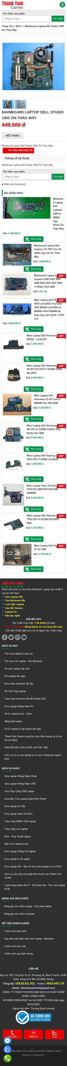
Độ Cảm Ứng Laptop (15, 691)
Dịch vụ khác (11, 768)
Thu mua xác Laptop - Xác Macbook (23, 661)
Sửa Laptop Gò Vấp (14, 806)
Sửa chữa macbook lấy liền (18, 683)
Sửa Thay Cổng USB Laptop (19, 791)
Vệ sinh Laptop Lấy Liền (16, 668)
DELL (19, 26)
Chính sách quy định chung (18, 953)
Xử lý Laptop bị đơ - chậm (18, 713)
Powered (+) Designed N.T (33, 1055)
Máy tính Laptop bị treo (16, 843)
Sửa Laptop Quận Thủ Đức (18, 813)
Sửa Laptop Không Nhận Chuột (20, 776)
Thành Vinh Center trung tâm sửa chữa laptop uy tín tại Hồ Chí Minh (33, 738)
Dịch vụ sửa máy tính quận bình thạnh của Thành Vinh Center (32, 876)
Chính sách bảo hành (15, 931)
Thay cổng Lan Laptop (16, 829)
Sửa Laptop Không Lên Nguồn (20, 851)
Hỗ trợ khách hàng (15, 923)
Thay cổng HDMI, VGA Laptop (20, 821)
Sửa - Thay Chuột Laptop (17, 836)
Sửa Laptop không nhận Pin (18, 706)
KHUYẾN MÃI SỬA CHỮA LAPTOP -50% (26, 747)
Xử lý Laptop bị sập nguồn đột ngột (22, 728)
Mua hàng (36, 239)
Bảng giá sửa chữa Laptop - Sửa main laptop (27, 906)
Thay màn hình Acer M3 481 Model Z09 (24, 698)
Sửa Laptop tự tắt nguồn (17, 859)
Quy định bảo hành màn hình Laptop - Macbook (29, 938)
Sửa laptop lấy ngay (14, 676)
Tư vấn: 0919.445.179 (20, 150)
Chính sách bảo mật (14, 946)
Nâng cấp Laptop (13, 721)
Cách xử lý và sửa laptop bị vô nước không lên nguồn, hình (32, 757)
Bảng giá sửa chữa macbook (19, 913)
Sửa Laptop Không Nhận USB (20, 783)
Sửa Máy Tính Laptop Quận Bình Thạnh (25, 798)
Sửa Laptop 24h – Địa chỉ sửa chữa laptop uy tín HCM (32, 866)
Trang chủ (7, 26)
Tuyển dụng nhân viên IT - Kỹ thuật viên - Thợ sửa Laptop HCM (34, 887)
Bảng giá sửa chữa (15, 898)
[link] (12, 2)
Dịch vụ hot (10, 645)
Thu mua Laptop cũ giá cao (18, 653)
